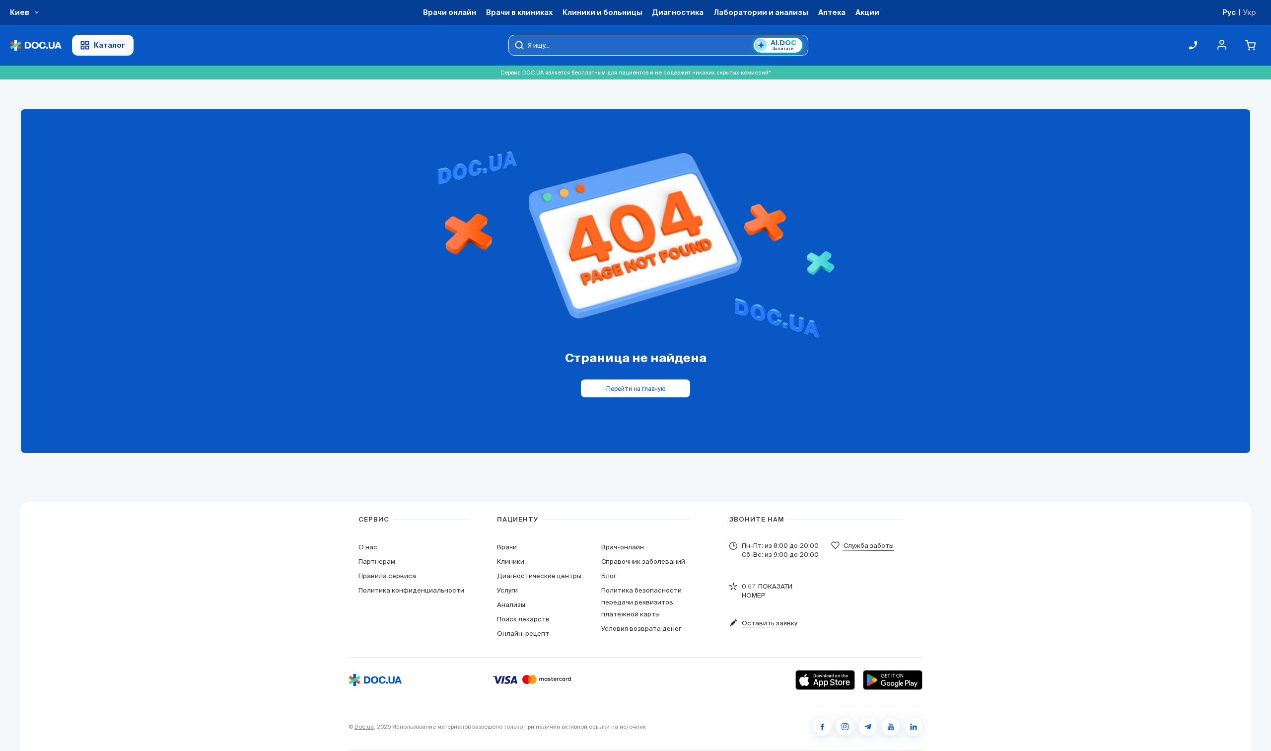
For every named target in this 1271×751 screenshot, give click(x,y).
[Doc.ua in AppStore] (825, 680)
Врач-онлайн (622, 547)
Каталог (110, 45)
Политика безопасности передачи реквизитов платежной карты (641, 602)
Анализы (511, 604)
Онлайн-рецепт (523, 633)
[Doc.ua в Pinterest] (913, 727)
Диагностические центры (539, 576)
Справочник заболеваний (643, 561)
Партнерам (376, 561)
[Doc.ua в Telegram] (868, 727)
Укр (1249, 12)
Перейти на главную (635, 388)
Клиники (510, 561)
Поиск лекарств (523, 619)
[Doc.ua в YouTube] (891, 727)
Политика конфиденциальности (411, 590)
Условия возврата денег (641, 628)
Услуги (507, 590)
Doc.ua (364, 727)
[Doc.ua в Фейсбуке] (822, 727)
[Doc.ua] (36, 45)
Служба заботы (869, 545)
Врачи (507, 547)
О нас (367, 547)
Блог (608, 576)
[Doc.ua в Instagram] (845, 727)
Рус (1229, 12)
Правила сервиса (387, 576)
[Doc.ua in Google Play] (892, 680)
